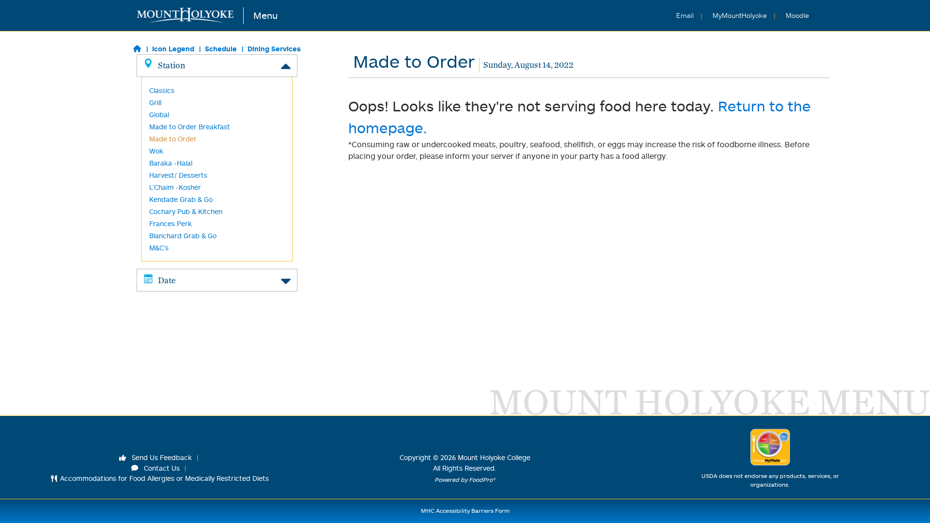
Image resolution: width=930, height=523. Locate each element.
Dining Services (274, 49)
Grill (155, 102)
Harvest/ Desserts (178, 175)
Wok (156, 151)
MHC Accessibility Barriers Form (465, 510)
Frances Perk (170, 223)
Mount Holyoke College (494, 457)
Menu (265, 15)
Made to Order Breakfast (189, 127)
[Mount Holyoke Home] (190, 15)
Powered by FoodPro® (465, 479)
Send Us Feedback (161, 457)
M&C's (159, 248)
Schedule (221, 49)
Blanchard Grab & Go (183, 235)
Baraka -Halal (170, 163)
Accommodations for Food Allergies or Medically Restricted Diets (164, 478)
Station (171, 65)
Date (167, 280)
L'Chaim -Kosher (175, 187)
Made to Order (173, 139)
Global (159, 114)
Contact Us (161, 468)
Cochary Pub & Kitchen (185, 211)
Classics (161, 90)
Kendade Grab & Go (181, 199)
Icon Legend (173, 49)
